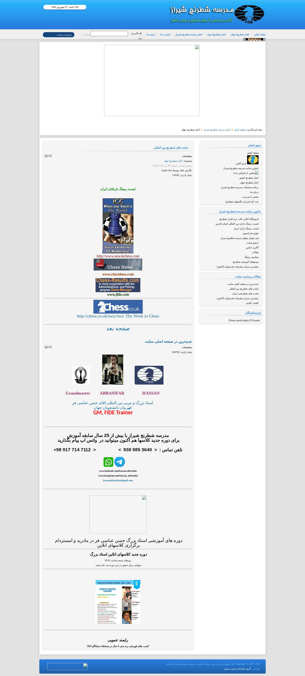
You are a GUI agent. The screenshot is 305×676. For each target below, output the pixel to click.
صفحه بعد (118, 328)
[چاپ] (46, 156)
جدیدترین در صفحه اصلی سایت (243, 284)
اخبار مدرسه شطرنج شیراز (188, 34)
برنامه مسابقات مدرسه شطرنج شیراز (240, 187)
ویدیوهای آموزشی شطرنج (246, 261)
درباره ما (151, 34)
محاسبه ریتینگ (251, 257)
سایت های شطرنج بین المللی (244, 288)
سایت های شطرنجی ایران (245, 293)
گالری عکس (252, 247)
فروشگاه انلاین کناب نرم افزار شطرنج (239, 219)
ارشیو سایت (252, 242)
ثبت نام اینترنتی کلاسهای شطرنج (242, 201)
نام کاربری (136, 33)
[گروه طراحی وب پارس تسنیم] (67, 669)
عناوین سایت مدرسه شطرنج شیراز (241, 168)
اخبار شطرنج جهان (240, 34)
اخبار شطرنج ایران (216, 34)
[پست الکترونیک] (50, 156)
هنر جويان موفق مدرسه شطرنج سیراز (239, 238)
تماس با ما (165, 34)
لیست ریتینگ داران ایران (246, 228)
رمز (140, 38)
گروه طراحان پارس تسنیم (237, 668)
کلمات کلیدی (252, 303)
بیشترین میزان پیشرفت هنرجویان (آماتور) (238, 266)
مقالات (255, 252)
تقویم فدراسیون (251, 233)
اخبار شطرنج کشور (249, 177)
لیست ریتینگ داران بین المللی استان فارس (237, 223)
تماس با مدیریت (250, 196)
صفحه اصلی (260, 34)
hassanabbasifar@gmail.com (118, 480)
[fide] (149, 383)
